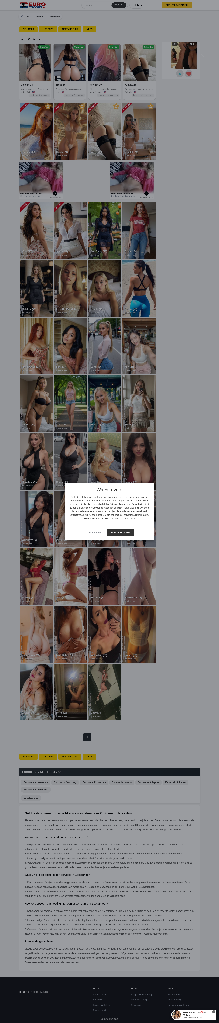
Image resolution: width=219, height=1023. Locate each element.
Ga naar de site (121, 532)
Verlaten (95, 532)
